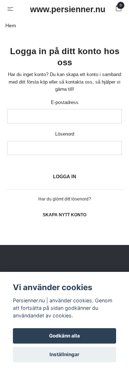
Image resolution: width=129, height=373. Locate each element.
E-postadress (64, 102)
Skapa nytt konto (64, 214)
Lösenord (64, 134)
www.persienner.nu (66, 9)
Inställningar (64, 354)
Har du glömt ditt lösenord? (64, 199)
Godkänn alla (64, 336)
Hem (10, 25)
